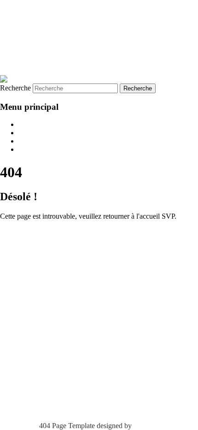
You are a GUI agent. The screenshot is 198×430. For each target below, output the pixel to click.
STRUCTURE (40, 133)
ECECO (26, 34)
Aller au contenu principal (38, 4)
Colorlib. (146, 426)
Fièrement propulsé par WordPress (50, 233)
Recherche (15, 88)
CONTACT (36, 149)
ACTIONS (34, 141)
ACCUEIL (34, 124)
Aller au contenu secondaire (40, 12)
